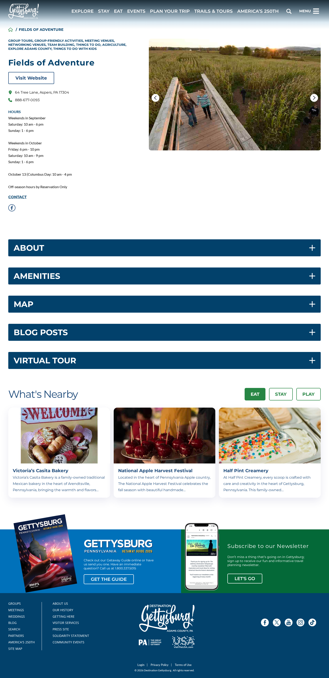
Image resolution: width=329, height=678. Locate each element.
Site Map (15, 648)
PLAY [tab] (308, 394)
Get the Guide (109, 579)
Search (14, 629)
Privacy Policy (160, 664)
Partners (16, 635)
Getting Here (64, 616)
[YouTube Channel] (289, 622)
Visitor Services (66, 622)
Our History (63, 610)
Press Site (61, 629)
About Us (60, 603)
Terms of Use (183, 664)
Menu (305, 11)
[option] (235, 94)
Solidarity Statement (69, 635)
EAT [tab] (255, 394)
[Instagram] (300, 622)
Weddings (16, 616)
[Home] (10, 29)
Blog (12, 622)
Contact (17, 197)
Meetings (16, 610)
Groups (14, 603)
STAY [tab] (281, 394)
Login (140, 664)
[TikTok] (312, 622)
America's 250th (19, 642)
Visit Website (31, 78)
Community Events (68, 642)
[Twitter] (277, 622)
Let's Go (245, 578)
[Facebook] (265, 622)
